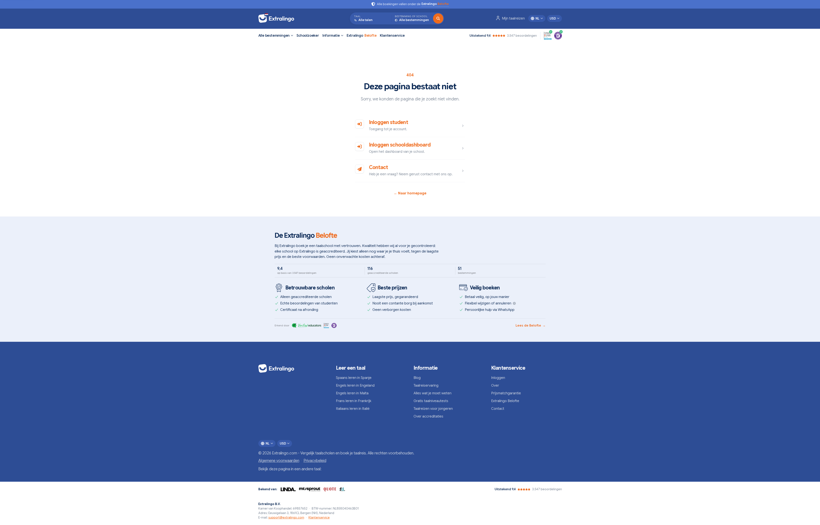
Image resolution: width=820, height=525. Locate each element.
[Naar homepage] (278, 18)
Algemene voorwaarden (278, 460)
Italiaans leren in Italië (353, 409)
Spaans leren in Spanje (354, 378)
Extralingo (362, 35)
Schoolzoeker (307, 35)
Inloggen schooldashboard (400, 145)
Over (495, 385)
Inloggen (498, 378)
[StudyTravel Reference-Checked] (558, 35)
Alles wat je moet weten (432, 393)
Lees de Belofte (531, 325)
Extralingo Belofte (505, 401)
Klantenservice (392, 35)
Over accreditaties (428, 416)
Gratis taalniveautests (431, 401)
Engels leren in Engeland (355, 385)
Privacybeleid (315, 460)
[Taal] (438, 18)
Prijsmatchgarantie (506, 393)
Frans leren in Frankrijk (353, 401)
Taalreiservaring (426, 385)
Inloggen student (388, 122)
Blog (417, 378)
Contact (378, 167)
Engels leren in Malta (352, 393)
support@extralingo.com (286, 517)
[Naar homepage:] (293, 368)
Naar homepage (410, 193)
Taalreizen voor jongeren (433, 409)
